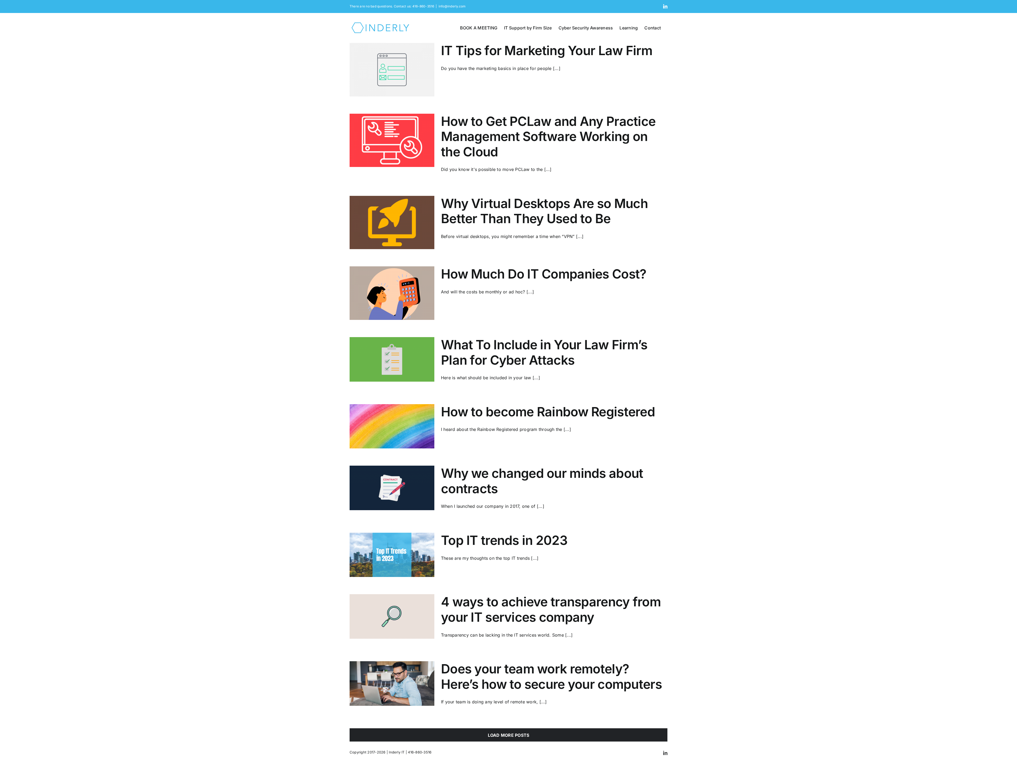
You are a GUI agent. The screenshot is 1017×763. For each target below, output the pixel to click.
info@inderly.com (452, 6)
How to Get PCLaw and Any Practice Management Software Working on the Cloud (548, 136)
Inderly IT (396, 752)
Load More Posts (508, 735)
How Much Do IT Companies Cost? (543, 274)
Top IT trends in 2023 (504, 540)
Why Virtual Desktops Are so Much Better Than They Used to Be (544, 211)
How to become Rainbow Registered (548, 412)
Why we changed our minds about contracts (542, 480)
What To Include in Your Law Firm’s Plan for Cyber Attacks (544, 352)
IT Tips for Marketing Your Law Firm (546, 50)
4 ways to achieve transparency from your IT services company (551, 609)
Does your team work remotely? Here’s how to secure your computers (551, 676)
